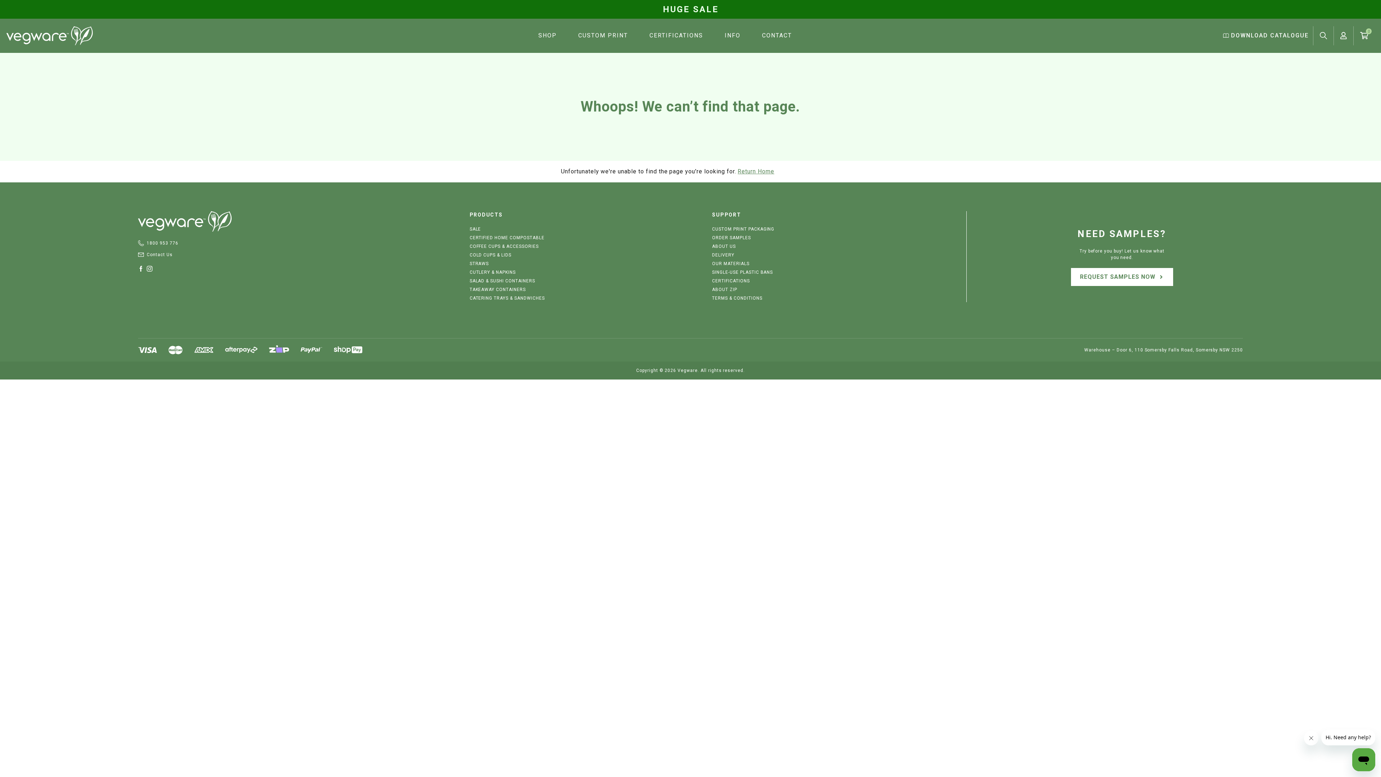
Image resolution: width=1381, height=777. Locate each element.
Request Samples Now (1117, 276)
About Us (724, 246)
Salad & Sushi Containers (502, 280)
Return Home (756, 171)
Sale (475, 229)
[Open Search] (1323, 35)
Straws (479, 263)
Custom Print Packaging (743, 229)
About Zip (724, 289)
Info (732, 35)
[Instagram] (151, 269)
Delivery (723, 255)
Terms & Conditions (737, 298)
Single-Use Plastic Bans (742, 272)
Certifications (676, 35)
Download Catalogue (1269, 35)
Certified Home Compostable (507, 237)
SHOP (547, 35)
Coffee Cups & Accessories (504, 246)
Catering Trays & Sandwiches (507, 298)
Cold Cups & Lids (490, 255)
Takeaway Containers (498, 289)
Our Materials (730, 263)
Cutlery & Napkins (493, 272)
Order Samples (731, 237)
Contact (777, 35)
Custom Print (603, 35)
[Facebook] (142, 269)
